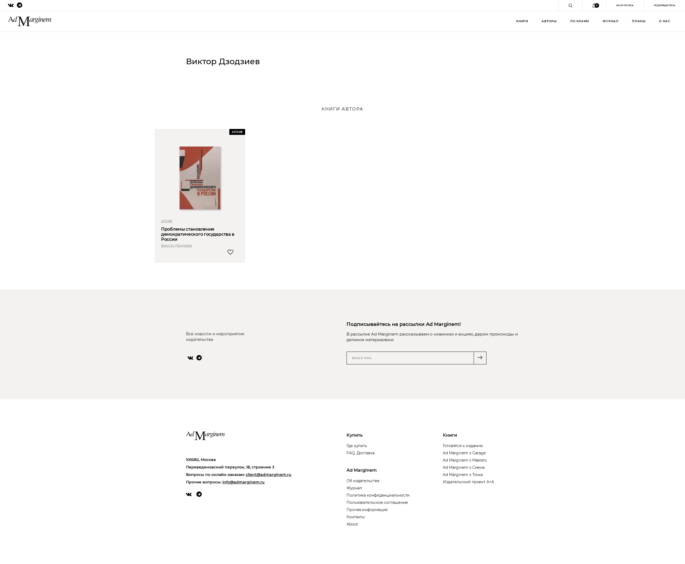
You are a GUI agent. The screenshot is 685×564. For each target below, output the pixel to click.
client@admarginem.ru (268, 474)
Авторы (549, 21)
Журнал (611, 21)
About (352, 524)
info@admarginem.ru (243, 482)
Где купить (357, 445)
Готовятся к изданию (463, 445)
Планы (639, 21)
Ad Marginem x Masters (465, 460)
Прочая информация (367, 509)
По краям (579, 21)
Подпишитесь (664, 5)
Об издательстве (363, 480)
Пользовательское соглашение (377, 502)
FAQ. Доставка (361, 453)
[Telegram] (199, 358)
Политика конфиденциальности (378, 495)
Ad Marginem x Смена (464, 467)
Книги (522, 21)
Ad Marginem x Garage (464, 453)
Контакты (356, 517)
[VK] (190, 358)
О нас (664, 21)
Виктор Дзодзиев (176, 245)
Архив (166, 221)
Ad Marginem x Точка (463, 474)
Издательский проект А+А (468, 481)
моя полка (625, 5)
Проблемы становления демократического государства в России (197, 234)
